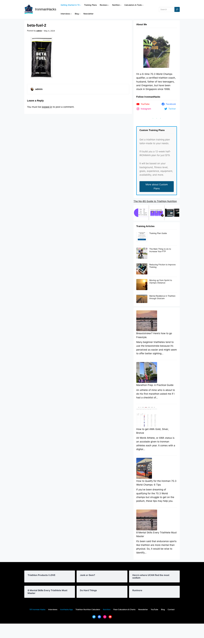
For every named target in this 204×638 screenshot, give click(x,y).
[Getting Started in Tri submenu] (80, 5)
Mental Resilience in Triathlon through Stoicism (162, 297)
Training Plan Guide (158, 233)
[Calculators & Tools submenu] (142, 5)
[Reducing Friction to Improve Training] (141, 269)
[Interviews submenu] (71, 13)
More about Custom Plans (157, 186)
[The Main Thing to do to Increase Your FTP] (141, 253)
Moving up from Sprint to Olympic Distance (160, 281)
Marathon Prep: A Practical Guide (154, 385)
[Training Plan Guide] (141, 237)
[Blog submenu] (79, 13)
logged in (47, 106)
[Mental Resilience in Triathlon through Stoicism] (141, 299)
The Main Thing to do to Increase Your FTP (160, 250)
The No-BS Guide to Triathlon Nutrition (155, 201)
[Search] (177, 9)
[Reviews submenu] (108, 5)
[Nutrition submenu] (120, 5)
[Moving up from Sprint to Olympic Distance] (141, 284)
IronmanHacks (45, 9)
